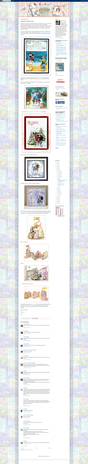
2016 (57, 196)
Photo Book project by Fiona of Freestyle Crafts (61, 131)
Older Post (49, 448)
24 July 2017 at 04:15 (26, 405)
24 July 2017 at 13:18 (26, 411)
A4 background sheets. (29, 305)
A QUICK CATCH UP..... (61, 183)
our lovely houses (24, 212)
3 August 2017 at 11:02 (27, 443)
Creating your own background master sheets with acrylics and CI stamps (61, 54)
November (59, 173)
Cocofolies (25, 428)
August (58, 177)
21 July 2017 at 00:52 (26, 359)
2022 (57, 163)
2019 (57, 167)
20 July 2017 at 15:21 (26, 327)
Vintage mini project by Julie (60, 142)
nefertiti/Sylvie (25, 421)
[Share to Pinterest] (37, 318)
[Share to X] (35, 318)
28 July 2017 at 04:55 (26, 424)
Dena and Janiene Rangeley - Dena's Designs (61, 115)
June (58, 187)
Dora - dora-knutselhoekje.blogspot (60, 120)
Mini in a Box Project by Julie (61, 139)
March (58, 191)
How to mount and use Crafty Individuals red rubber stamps (61, 47)
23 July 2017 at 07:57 (26, 395)
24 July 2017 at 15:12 (26, 417)
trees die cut (30, 212)
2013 (57, 200)
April (58, 190)
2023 (57, 162)
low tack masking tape (35, 304)
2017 (57, 170)
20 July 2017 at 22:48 (26, 340)
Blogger (48, 456)
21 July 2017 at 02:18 (26, 367)
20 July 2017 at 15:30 (26, 333)
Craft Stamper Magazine (60, 75)
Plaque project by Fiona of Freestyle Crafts (60, 133)
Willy (24, 441)
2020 (57, 166)
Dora (24, 409)
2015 (57, 197)
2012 (57, 201)
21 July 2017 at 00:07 (26, 346)
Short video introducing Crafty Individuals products (61, 45)
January (58, 194)
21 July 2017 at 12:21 (26, 384)
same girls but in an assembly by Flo (34, 111)
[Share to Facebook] (36, 318)
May (58, 188)
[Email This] (32, 318)
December (59, 171)
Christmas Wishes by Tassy (60, 129)
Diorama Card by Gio (59, 128)
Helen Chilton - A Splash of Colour (61, 121)
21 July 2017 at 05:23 (26, 374)
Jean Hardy (64, 20)
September (59, 176)
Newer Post (23, 448)
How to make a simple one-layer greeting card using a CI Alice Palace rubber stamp (61, 50)
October (58, 174)
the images (27, 213)
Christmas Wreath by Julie (60, 145)
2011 (57, 203)
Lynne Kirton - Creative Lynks (61, 116)
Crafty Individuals (59, 60)
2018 (57, 169)
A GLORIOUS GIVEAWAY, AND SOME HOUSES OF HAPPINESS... (62, 181)
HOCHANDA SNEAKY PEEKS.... (60, 185)
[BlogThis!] (34, 318)
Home (36, 448)
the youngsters (42, 32)
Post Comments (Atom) (29, 449)
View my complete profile (59, 37)
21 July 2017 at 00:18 (26, 352)
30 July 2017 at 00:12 (26, 437)
